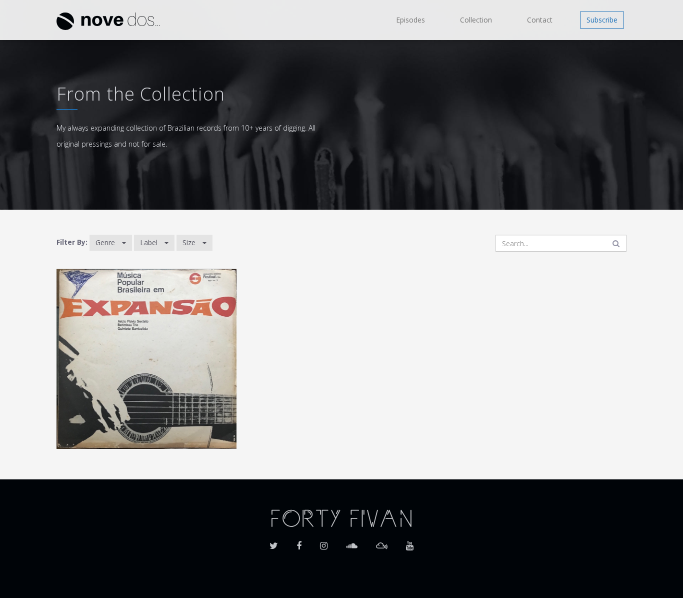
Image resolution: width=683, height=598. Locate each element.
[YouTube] (410, 542)
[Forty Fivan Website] (342, 517)
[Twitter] (274, 542)
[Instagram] (324, 542)
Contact (539, 20)
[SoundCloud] (352, 542)
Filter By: (72, 242)
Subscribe (602, 20)
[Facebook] (299, 542)
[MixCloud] (382, 542)
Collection (476, 20)
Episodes (410, 20)
